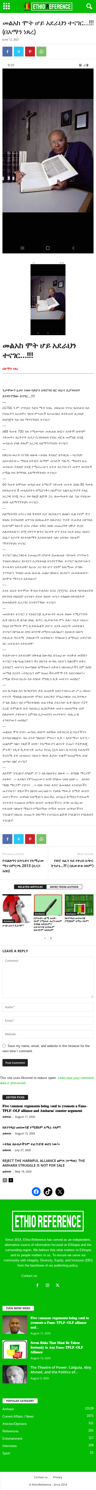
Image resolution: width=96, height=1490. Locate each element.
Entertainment (12, 1438)
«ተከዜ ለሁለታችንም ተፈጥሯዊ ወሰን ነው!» (31, 1144)
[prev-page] (45, 938)
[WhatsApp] (41, 51)
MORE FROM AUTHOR (64, 887)
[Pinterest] (30, 51)
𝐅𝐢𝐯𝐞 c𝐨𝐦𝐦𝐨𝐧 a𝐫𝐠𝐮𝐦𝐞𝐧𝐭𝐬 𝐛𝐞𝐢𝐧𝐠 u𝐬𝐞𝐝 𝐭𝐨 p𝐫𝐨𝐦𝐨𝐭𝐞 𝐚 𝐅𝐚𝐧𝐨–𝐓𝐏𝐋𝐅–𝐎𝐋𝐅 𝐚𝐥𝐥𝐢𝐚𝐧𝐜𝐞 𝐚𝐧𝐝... (60, 1322)
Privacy (57, 1477)
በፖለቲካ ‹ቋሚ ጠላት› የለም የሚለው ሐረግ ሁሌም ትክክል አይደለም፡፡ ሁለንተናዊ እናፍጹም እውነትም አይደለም (48, 924)
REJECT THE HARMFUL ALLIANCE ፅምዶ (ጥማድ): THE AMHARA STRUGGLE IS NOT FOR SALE (43, 1163)
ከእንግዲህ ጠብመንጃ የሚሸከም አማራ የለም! (77, 919)
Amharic (9, 921)
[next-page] (50, 938)
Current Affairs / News (18, 1416)
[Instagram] (49, 1286)
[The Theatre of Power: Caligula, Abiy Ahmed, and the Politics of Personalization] (14, 1374)
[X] (58, 1286)
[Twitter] (19, 51)
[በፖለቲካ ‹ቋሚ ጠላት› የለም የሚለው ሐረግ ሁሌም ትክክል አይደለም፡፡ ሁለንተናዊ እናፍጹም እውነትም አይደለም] (48, 905)
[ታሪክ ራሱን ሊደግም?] (16, 908)
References (10, 1431)
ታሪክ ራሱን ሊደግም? (13, 925)
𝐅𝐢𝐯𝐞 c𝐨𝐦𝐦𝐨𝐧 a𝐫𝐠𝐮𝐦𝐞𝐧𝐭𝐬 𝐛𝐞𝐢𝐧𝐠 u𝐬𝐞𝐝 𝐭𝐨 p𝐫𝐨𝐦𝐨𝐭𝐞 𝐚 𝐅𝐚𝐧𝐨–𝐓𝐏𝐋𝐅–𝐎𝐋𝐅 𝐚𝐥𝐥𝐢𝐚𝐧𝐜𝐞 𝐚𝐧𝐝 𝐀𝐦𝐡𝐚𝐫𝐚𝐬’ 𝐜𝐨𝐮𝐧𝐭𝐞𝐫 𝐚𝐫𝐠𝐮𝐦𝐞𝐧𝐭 (45, 1108)
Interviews (9, 1446)
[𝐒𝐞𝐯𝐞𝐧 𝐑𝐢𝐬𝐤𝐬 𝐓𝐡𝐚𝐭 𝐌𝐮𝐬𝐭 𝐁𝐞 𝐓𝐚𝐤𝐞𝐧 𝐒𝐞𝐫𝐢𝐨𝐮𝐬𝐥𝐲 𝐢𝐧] (14, 1349)
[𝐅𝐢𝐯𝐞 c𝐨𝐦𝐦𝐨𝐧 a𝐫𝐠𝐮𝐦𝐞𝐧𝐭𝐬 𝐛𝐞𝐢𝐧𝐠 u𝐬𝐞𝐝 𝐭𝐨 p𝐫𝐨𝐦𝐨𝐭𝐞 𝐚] (14, 1324)
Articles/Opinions (14, 1424)
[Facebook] (7, 51)
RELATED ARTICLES (30, 887)
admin (6, 1116)
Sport (6, 1453)
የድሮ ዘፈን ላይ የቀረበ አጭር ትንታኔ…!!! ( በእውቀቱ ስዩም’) (72, 863)
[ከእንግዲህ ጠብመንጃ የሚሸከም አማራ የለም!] (79, 905)
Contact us (41, 1477)
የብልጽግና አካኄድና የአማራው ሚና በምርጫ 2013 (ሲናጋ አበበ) (23, 865)
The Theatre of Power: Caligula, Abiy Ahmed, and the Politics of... (61, 1369)
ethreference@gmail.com (57, 1276)
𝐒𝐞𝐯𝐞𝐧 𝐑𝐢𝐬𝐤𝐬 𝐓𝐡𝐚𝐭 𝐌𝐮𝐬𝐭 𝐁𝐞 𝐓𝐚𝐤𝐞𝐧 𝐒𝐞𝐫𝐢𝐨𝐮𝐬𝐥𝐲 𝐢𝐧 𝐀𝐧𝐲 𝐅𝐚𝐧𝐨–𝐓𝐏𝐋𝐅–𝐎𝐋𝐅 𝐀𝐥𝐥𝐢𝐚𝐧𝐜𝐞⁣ (57, 1347)
